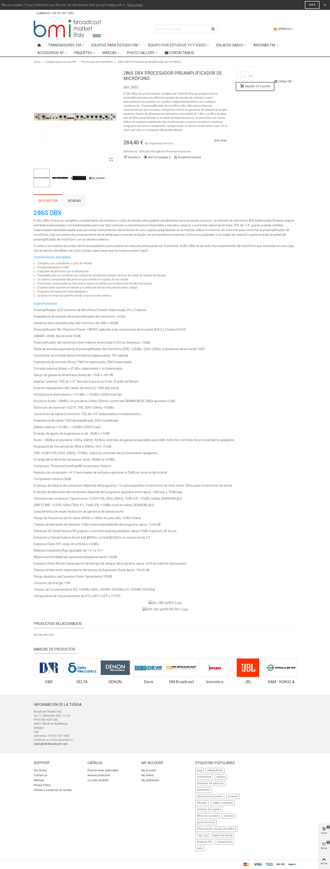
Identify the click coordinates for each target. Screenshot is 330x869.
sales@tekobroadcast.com (51, 743)
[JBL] (248, 667)
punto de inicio (206, 822)
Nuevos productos (99, 775)
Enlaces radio (229, 45)
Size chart (220, 140)
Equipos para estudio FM (114, 45)
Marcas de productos (54, 649)
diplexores (203, 789)
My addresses (150, 780)
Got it (312, 4)
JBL (248, 681)
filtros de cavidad (207, 815)
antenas (233, 796)
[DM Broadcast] (182, 667)
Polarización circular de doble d (216, 828)
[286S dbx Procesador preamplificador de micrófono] (111, 159)
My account (148, 770)
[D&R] (49, 667)
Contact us (40, 775)
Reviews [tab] (74, 201)
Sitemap (39, 780)
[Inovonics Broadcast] (215, 667)
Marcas (109, 53)
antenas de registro (209, 809)
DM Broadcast (181, 681)
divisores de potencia (210, 783)
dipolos (220, 776)
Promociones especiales (103, 770)
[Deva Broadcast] (148, 667)
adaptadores (215, 770)
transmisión (224, 841)
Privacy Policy (42, 785)
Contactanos (181, 53)
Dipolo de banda (222, 835)
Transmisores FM (64, 45)
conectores (204, 776)
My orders (147, 775)
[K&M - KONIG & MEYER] (281, 667)
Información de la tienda (57, 704)
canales (228, 815)
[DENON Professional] (115, 667)
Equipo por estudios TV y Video (177, 45)
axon (200, 848)
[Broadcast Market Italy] (67, 29)
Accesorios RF (50, 53)
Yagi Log (202, 835)
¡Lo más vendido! (98, 780)
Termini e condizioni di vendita (53, 790)
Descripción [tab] (48, 201)
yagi (199, 770)
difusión (202, 802)
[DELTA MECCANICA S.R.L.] (82, 667)
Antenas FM (264, 45)
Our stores (40, 770)
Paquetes (83, 53)
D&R (49, 681)
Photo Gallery (140, 53)
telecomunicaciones (210, 796)
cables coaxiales (222, 802)
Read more (135, 5)
